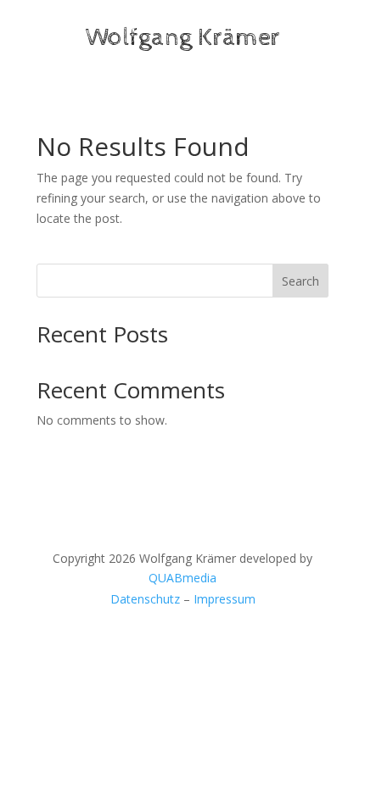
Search (300, 281)
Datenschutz (145, 599)
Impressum (225, 599)
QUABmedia (182, 578)
